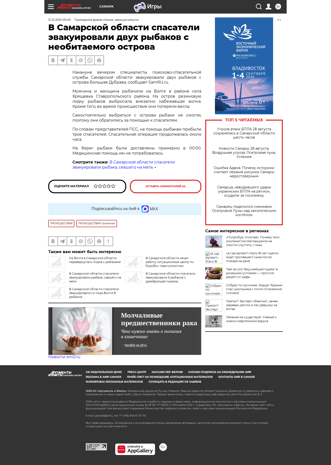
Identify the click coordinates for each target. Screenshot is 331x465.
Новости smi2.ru (64, 357)
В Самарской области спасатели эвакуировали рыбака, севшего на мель (123, 165)
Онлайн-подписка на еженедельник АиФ (219, 372)
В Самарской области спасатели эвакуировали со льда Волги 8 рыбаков (94, 293)
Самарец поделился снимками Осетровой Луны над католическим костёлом (244, 211)
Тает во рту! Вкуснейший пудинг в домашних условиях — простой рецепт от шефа (252, 273)
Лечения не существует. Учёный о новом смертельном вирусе (251, 319)
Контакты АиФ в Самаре (236, 377)
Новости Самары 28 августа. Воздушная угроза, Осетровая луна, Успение (244, 153)
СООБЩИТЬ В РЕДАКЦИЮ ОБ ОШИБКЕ (175, 381)
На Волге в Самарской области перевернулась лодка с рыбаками (95, 260)
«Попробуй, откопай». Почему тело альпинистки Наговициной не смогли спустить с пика (253, 241)
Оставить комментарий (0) (166, 186)
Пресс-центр (136, 372)
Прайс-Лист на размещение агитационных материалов (170, 377)
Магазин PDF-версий (167, 372)
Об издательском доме (104, 372)
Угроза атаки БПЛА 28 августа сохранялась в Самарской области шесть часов (244, 133)
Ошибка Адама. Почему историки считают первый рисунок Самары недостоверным (244, 172)
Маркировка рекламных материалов (114, 381)
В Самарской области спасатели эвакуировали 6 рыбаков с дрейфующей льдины (170, 277)
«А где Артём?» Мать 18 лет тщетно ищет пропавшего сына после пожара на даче (252, 257)
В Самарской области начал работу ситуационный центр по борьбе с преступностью (170, 262)
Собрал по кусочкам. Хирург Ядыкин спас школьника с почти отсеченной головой (254, 289)
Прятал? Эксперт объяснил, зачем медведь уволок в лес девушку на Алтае (252, 305)
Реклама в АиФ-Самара (103, 377)
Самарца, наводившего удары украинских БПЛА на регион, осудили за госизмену (244, 191)
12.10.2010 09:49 (59, 20)
